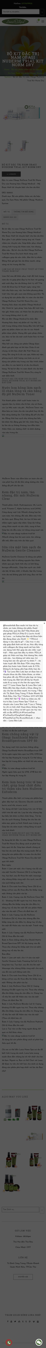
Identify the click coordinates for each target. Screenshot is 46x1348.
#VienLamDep (28, 713)
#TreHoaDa (8, 715)
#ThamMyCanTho (11, 718)
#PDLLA (17, 713)
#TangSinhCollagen (23, 715)
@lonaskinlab (9, 626)
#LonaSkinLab (26, 718)
